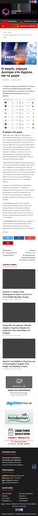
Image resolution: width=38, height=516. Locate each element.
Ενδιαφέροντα (6, 501)
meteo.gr (5, 232)
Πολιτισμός (6, 498)
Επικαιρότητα (23, 498)
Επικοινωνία (23, 504)
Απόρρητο (15, 504)
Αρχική (3, 504)
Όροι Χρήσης (32, 504)
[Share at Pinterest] (8, 243)
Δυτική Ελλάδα (7, 493)
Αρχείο (8, 504)
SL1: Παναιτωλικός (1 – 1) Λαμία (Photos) (10, 253)
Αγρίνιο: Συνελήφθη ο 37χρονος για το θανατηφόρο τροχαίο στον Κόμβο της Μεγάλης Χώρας (19, 364)
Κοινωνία (22, 496)
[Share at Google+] (30, 238)
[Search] (18, 26)
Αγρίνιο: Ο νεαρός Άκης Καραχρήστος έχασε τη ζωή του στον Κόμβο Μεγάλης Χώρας (17, 294)
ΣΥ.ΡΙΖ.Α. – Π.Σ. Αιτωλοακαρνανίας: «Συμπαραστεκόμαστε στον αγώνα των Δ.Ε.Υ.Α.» (27, 255)
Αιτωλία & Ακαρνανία (26, 493)
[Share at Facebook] (19, 238)
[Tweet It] (8, 238)
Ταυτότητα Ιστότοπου (19, 506)
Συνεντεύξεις (23, 501)
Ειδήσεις (5, 496)
